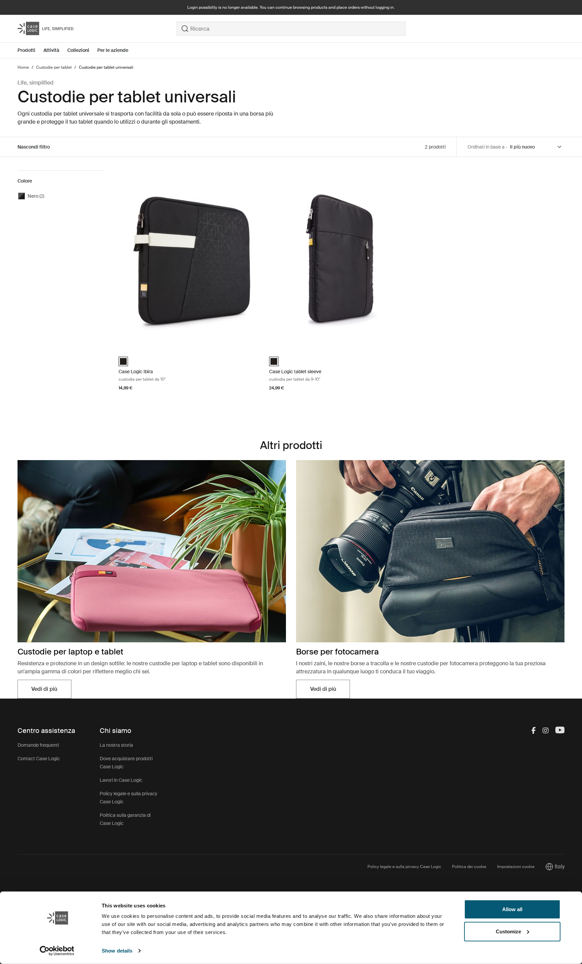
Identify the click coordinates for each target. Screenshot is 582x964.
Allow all (512, 909)
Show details (117, 951)
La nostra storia (116, 745)
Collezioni (78, 50)
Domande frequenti (38, 745)
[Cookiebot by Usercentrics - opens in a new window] (57, 951)
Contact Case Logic (39, 759)
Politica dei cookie (469, 866)
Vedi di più (51, 691)
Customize (508, 931)
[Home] (97, 28)
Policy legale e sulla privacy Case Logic (404, 866)
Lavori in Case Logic (121, 780)
